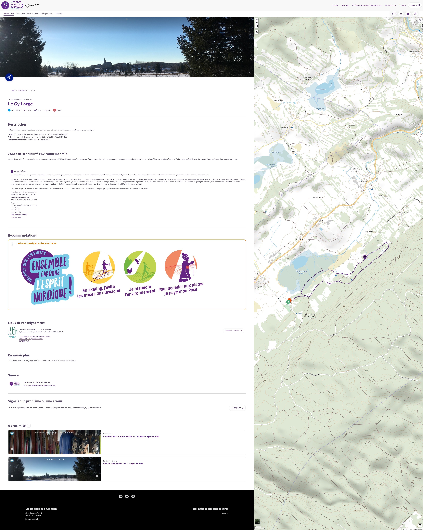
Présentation (9, 13)
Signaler (237, 408)
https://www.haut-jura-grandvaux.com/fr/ (35, 336)
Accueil (13, 90)
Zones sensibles (33, 13)
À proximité (59, 13)
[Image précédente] (12, 442)
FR (403, 5)
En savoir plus (16, 217)
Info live (345, 5)
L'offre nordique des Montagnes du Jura (366, 5)
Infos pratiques (46, 13)
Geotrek (225, 513)
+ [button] (257, 19)
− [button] (257, 22)
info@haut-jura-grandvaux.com (31, 339)
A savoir (335, 5)
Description (20, 13)
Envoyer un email (31, 519)
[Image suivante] (97, 442)
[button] (256, 26)
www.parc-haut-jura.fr (19, 214)
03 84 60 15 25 (24, 341)
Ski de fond (21, 90)
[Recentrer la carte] (256, 32)
